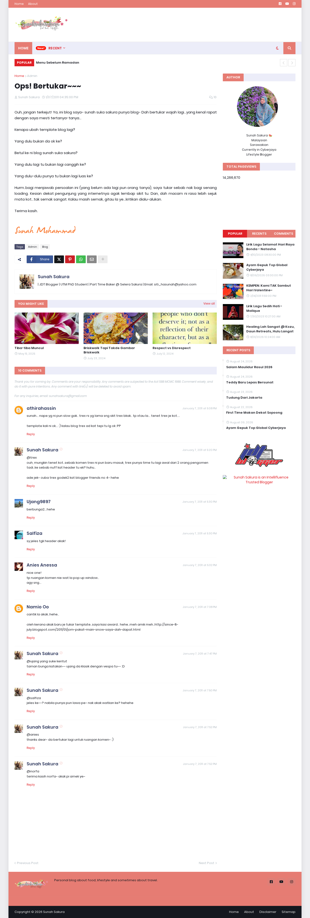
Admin (32, 76)
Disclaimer (267, 912)
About (33, 4)
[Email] (92, 259)
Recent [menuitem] (55, 48)
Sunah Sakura (54, 277)
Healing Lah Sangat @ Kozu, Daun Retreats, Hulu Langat (270, 329)
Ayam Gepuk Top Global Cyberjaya (266, 267)
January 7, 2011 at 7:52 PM (200, 727)
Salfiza (34, 533)
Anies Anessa (42, 565)
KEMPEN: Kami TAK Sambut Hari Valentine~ (268, 288)
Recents (259, 233)
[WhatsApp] (81, 259)
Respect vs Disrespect (172, 348)
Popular (235, 233)
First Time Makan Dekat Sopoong (254, 412)
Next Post (206, 863)
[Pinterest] (70, 259)
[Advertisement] (207, 25)
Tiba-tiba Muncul (29, 348)
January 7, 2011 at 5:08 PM (199, 408)
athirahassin (41, 408)
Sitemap (288, 912)
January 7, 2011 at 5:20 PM (199, 450)
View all (209, 303)
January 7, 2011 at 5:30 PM (199, 502)
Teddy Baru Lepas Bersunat (249, 382)
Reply (31, 434)
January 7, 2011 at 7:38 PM (200, 607)
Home (19, 4)
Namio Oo (38, 607)
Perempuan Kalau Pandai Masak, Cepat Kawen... (81, 62)
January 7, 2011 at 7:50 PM (200, 690)
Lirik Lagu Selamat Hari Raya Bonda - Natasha (270, 246)
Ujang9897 (39, 502)
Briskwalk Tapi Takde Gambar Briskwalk (109, 350)
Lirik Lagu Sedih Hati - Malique (264, 308)
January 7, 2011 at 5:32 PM (200, 565)
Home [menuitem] (23, 48)
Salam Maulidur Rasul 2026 (249, 367)
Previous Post (28, 863)
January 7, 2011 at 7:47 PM (200, 654)
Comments (283, 233)
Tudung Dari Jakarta (244, 398)
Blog (45, 247)
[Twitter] (59, 259)
